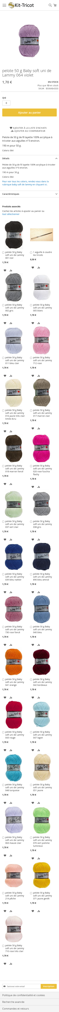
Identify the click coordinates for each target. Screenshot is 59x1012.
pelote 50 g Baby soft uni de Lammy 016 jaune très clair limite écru (15, 414)
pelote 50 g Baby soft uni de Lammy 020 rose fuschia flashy (42, 470)
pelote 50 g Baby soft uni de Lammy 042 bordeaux (42, 682)
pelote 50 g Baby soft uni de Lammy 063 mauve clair (14, 840)
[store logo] (21, 5)
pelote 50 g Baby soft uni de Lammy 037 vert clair (14, 524)
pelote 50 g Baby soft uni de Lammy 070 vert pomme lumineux (42, 841)
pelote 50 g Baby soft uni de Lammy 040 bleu (42, 629)
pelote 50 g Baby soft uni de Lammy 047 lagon (42, 734)
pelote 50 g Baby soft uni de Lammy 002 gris (14, 307)
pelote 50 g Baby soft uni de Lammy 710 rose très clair (14, 948)
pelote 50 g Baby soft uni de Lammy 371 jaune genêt (42, 895)
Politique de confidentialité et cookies (23, 995)
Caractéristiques (10, 193)
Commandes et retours (15, 1008)
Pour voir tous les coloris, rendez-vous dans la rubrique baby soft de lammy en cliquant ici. (25, 183)
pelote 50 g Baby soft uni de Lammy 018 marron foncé (14, 468)
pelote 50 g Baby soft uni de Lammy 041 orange (14, 682)
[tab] (29, 158)
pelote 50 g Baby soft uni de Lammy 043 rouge (14, 734)
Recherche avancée (13, 1002)
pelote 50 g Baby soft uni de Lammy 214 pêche (14, 895)
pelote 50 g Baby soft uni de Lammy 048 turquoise (14, 787)
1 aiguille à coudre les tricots (42, 253)
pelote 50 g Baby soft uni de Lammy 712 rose (42, 360)
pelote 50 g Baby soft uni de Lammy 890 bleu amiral (42, 576)
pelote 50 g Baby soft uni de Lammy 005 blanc (42, 307)
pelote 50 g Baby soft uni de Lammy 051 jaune (42, 787)
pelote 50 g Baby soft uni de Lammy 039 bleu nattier (14, 576)
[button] (5, 270)
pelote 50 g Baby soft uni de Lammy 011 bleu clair (14, 360)
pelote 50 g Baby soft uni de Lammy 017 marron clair (42, 413)
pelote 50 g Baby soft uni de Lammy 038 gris (42, 524)
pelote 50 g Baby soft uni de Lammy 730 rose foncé (14, 629)
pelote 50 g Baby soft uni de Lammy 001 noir (14, 255)
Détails (5, 158)
